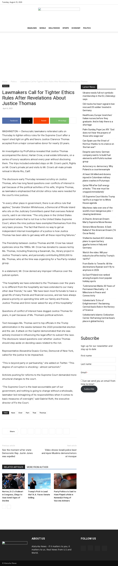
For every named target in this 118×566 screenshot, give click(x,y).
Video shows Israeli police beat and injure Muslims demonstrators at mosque (59, 453)
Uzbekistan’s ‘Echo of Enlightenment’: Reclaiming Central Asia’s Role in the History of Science (98, 305)
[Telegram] (59, 431)
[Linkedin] (52, 431)
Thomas (42, 413)
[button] (112, 28)
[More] (73, 121)
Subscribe (89, 388)
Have (13, 413)
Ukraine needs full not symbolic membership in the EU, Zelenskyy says (99, 96)
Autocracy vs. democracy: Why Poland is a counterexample (98, 168)
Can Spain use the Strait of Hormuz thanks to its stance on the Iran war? (98, 143)
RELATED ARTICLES (13, 467)
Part (27, 413)
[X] (113, 2)
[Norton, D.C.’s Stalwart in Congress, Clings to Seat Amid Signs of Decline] (13, 481)
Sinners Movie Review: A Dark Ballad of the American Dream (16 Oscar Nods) (99, 230)
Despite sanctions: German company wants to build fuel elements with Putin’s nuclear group (97, 157)
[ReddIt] (38, 431)
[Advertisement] (59, 57)
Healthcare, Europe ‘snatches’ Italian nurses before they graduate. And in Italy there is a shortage (98, 120)
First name (86, 355)
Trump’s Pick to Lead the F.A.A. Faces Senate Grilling (39, 494)
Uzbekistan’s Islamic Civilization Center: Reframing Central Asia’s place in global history (99, 318)
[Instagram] (103, 2)
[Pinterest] (108, 2)
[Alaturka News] (59, 14)
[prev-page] (4, 507)
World (42, 28)
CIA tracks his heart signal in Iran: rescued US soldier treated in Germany (99, 107)
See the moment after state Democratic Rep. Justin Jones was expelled (17, 453)
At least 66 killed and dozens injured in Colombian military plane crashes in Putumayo (97, 177)
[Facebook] (98, 2)
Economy (76, 28)
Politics (87, 28)
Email (84, 372)
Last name (86, 364)
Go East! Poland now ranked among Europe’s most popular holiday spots (97, 278)
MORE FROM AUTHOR (37, 467)
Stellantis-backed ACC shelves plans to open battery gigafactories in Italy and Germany (98, 243)
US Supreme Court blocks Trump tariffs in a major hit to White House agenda (99, 199)
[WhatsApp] (45, 431)
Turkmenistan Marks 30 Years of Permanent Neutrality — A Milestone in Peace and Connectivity (99, 291)
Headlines (32, 28)
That (34, 413)
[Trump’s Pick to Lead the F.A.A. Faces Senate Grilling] (39, 481)
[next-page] (9, 507)
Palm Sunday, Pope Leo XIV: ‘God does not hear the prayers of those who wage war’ (98, 132)
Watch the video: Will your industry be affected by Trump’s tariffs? (98, 255)
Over (20, 413)
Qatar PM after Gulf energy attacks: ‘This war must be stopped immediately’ (96, 188)
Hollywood (54, 28)
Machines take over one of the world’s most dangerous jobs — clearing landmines (98, 211)
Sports (66, 28)
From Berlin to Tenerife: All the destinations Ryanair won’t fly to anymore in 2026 (98, 266)
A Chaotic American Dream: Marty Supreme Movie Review (97, 220)
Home (4, 81)
